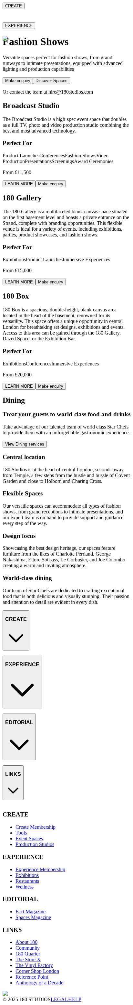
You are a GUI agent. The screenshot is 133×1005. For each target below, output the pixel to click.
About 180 (26, 806)
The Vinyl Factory (34, 829)
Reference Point (31, 841)
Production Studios (34, 674)
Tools (21, 662)
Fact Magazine (30, 766)
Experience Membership (40, 714)
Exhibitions (27, 720)
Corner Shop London (37, 835)
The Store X (28, 823)
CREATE (13, 6)
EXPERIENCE (19, 25)
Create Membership (35, 656)
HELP (74, 999)
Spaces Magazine (33, 772)
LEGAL (59, 999)
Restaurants (27, 726)
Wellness (24, 732)
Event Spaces (29, 668)
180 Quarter (27, 818)
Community (27, 812)
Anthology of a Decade (39, 847)
